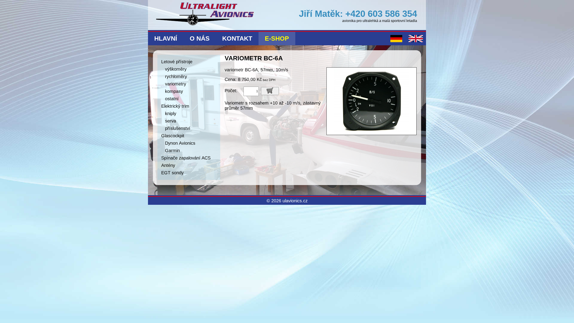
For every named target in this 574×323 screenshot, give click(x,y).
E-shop (277, 38)
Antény (168, 165)
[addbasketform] (270, 91)
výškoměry (176, 69)
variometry (175, 83)
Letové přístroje (176, 61)
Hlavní (165, 38)
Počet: (231, 90)
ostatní (172, 98)
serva (170, 120)
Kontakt (237, 38)
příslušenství (177, 128)
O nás (200, 38)
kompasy (174, 91)
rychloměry (176, 76)
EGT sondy (172, 172)
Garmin (172, 150)
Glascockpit (172, 135)
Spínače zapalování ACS (186, 157)
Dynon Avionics (180, 143)
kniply (170, 113)
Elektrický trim (175, 106)
